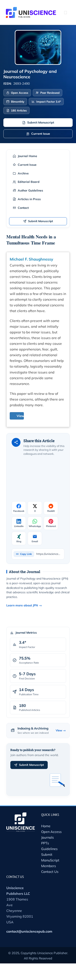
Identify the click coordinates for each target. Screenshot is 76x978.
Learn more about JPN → (24, 605)
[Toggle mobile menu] (65, 12)
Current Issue (40, 134)
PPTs (45, 843)
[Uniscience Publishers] (31, 10)
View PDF (24, 416)
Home (45, 826)
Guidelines (49, 849)
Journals (47, 837)
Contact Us (49, 871)
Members (48, 866)
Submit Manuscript (40, 122)
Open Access (51, 832)
